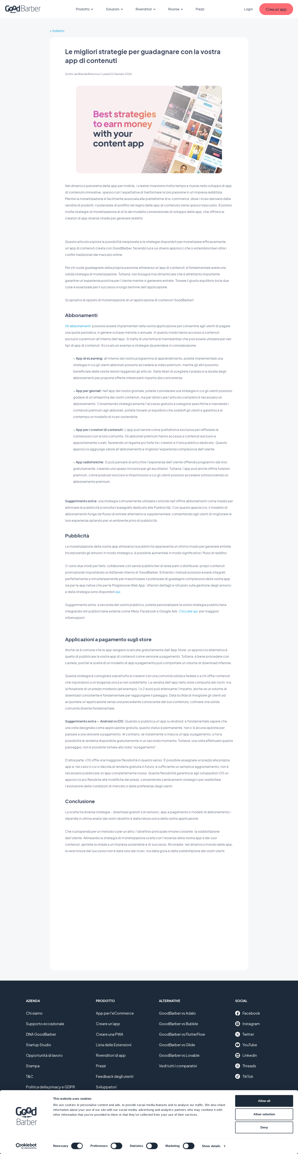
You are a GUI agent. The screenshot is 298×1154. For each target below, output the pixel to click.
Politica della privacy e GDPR (50, 1087)
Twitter (248, 1034)
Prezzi (200, 9)
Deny (264, 1127)
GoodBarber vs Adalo (177, 1013)
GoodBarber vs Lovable (179, 1055)
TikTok (247, 1076)
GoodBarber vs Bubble (178, 1023)
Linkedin (249, 1055)
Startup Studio (38, 1044)
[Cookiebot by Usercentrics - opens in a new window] (26, 1146)
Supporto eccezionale (45, 1023)
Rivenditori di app (111, 1055)
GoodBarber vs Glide (177, 1044)
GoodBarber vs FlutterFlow (182, 1034)
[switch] (116, 1146)
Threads (249, 1065)
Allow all (264, 1101)
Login (248, 9)
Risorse (173, 9)
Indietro (58, 31)
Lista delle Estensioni (113, 1044)
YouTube (249, 1044)
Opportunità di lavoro (44, 1055)
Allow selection (264, 1114)
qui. (118, 592)
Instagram (251, 1023)
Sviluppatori (106, 1087)
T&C (29, 1076)
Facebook (251, 1013)
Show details (211, 1146)
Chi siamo (34, 1013)
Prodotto (83, 9)
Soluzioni (112, 9)
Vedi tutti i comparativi (178, 1065)
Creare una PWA (109, 1034)
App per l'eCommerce (115, 1013)
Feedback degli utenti (114, 1076)
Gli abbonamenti (78, 326)
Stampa (33, 1065)
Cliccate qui (188, 611)
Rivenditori (144, 9)
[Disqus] (149, 909)
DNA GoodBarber (41, 1034)
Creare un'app (108, 1023)
